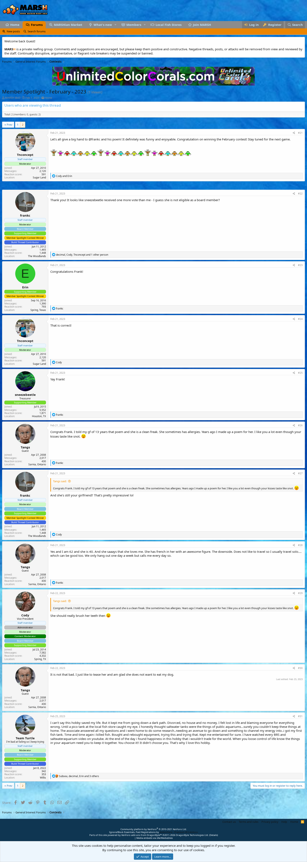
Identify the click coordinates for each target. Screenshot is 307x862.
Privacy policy (269, 822)
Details (213, 835)
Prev (9, 124)
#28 (300, 545)
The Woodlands (37, 256)
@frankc (94, 139)
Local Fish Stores (168, 25)
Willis (43, 777)
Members (133, 25)
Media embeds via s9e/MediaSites (154, 837)
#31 (300, 716)
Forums (37, 25)
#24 (300, 319)
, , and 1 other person (82, 254)
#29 (300, 593)
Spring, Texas (38, 310)
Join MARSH (202, 25)
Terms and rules (248, 822)
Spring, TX (40, 659)
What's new (103, 25)
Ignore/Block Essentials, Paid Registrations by (153, 832)
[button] (115, 24)
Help (284, 822)
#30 (300, 668)
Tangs (25, 447)
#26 (300, 425)
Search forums (37, 31)
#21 (300, 133)
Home (14, 25)
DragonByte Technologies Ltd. (192, 835)
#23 (300, 265)
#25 (300, 373)
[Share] (294, 133)
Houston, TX (39, 416)
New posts (13, 31)
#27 (300, 473)
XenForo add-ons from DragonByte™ (141, 835)
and (64, 176)
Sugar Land (39, 177)
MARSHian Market (68, 25)
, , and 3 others (79, 776)
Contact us (229, 822)
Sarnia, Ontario (37, 464)
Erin (25, 287)
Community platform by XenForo (154, 829)
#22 (300, 193)
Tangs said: (60, 481)
